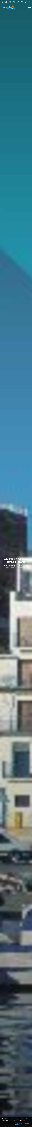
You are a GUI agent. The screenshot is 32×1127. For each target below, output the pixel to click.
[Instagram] (14, 2)
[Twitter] (18, 2)
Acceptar (4, 1124)
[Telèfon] (2, 2)
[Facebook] (10, 2)
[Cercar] (30, 2)
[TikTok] (26, 2)
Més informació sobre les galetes (22, 1124)
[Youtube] (22, 2)
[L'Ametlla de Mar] (8, 7)
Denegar (11, 1124)
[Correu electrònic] (6, 2)
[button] (29, 7)
